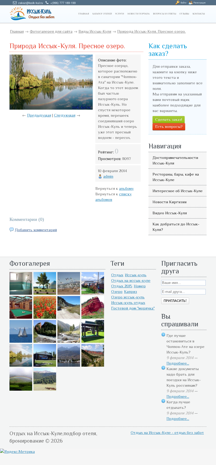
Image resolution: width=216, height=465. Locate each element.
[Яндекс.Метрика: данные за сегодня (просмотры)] (17, 451)
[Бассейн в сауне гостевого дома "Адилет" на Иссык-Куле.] (20, 293)
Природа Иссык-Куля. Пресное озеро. (151, 31)
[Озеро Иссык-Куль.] (20, 341)
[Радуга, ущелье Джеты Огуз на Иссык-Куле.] (20, 389)
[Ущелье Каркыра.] (68, 317)
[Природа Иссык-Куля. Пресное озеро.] (20, 365)
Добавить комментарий (36, 229)
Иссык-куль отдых (128, 302)
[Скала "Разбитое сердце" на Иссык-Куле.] (44, 341)
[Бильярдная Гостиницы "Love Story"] (20, 317)
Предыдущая (39, 115)
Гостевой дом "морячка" (133, 308)
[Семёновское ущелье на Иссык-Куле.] (68, 341)
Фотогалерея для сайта (51, 31)
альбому (126, 188)
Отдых (117, 275)
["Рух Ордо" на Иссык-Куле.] (44, 365)
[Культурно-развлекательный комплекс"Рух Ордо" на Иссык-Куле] (92, 341)
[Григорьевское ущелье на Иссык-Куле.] (44, 389)
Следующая (64, 115)
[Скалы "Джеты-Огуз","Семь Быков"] (92, 365)
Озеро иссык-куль (128, 297)
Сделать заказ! (168, 119)
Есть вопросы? (169, 126)
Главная (17, 31)
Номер (140, 286)
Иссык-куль (135, 275)
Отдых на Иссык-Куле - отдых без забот (167, 432)
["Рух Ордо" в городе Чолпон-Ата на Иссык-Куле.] (44, 293)
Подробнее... (177, 363)
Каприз (130, 291)
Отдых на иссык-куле (130, 280)
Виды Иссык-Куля (94, 31)
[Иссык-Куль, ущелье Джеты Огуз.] (92, 317)
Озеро (116, 291)
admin (108, 176)
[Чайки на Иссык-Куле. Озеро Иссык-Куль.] (68, 293)
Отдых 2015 (121, 286)
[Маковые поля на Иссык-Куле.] (44, 317)
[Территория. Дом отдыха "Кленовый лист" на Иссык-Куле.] (92, 293)
